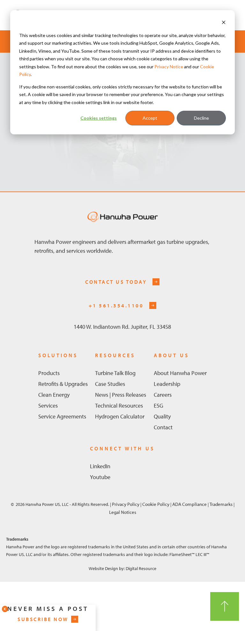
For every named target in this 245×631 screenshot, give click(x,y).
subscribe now (43, 619)
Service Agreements (62, 416)
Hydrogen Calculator (120, 416)
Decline (201, 118)
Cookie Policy (155, 504)
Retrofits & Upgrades (63, 383)
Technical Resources (119, 405)
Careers (163, 394)
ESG (158, 405)
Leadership (167, 383)
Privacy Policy (125, 504)
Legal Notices (122, 512)
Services (48, 405)
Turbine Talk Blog (115, 373)
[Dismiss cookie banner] (223, 23)
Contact (163, 427)
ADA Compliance (189, 504)
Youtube (100, 477)
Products (49, 373)
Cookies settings (98, 118)
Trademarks (222, 504)
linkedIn (100, 466)
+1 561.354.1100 (116, 305)
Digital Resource (141, 568)
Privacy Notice (168, 66)
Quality (162, 416)
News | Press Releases (120, 394)
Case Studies (110, 383)
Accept (150, 118)
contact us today (116, 282)
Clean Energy (54, 394)
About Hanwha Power (180, 373)
